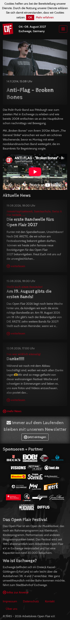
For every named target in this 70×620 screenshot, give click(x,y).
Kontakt (50, 601)
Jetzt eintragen (36, 437)
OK (30, 17)
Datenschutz (31, 601)
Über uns (11, 609)
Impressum (10, 601)
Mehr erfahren (45, 17)
